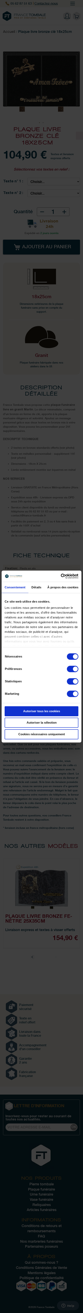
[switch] (72, 669)
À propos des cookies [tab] (62, 587)
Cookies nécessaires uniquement (41, 734)
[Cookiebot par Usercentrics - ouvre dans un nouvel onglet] (60, 576)
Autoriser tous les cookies (41, 711)
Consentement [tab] (15, 587)
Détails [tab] (36, 587)
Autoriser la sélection (42, 722)
